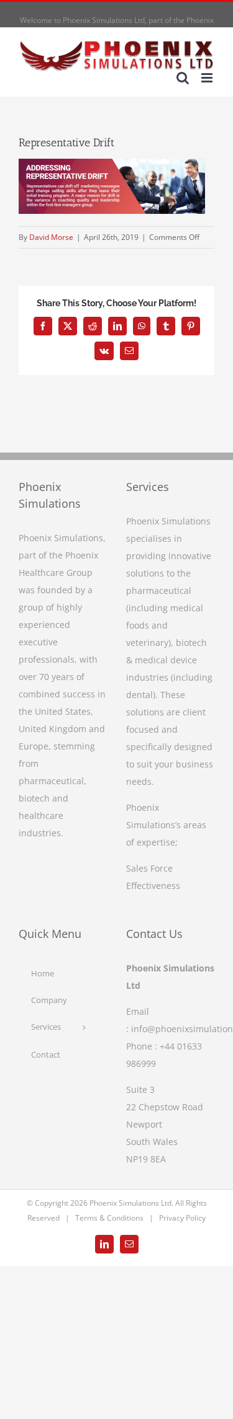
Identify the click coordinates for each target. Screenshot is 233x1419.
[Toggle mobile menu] (207, 77)
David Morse (51, 237)
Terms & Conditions (109, 1218)
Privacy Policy (182, 1218)
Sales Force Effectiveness (153, 876)
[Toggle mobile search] (182, 77)
